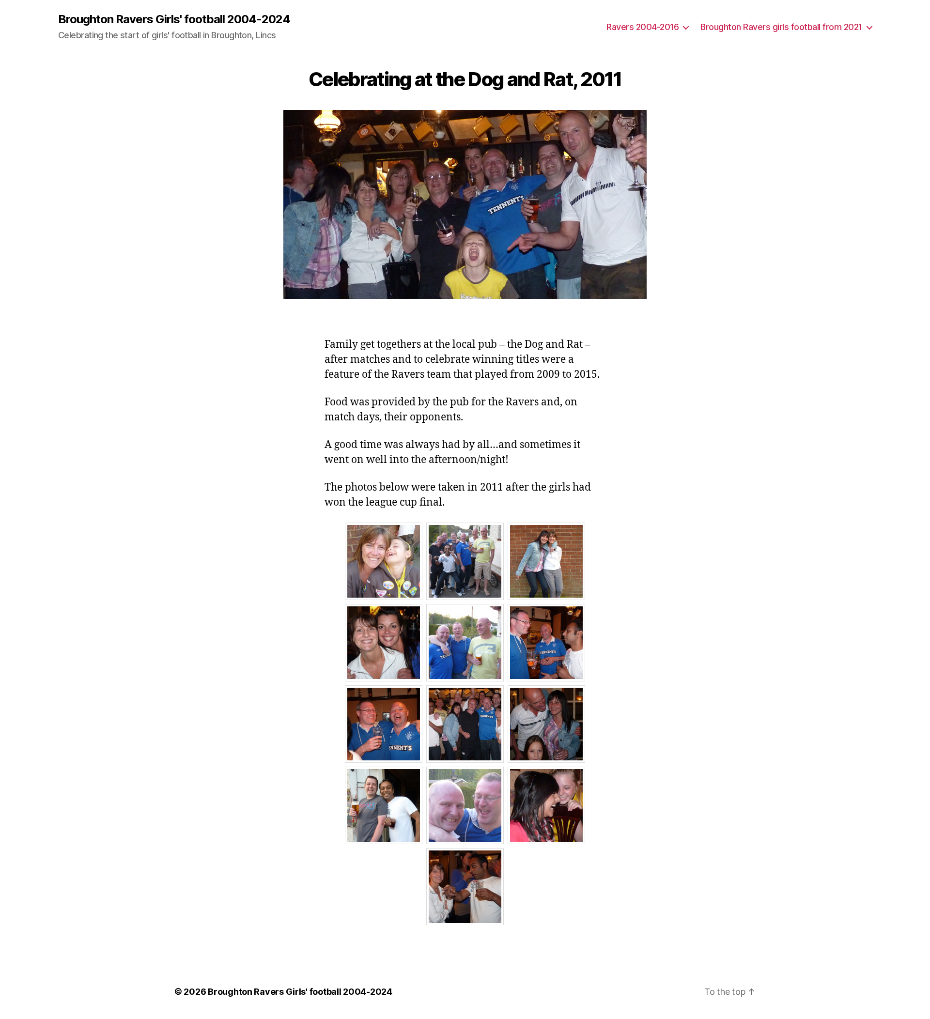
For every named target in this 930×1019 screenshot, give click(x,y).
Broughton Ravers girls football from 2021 (781, 27)
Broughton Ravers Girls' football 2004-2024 (174, 19)
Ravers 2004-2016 (642, 27)
